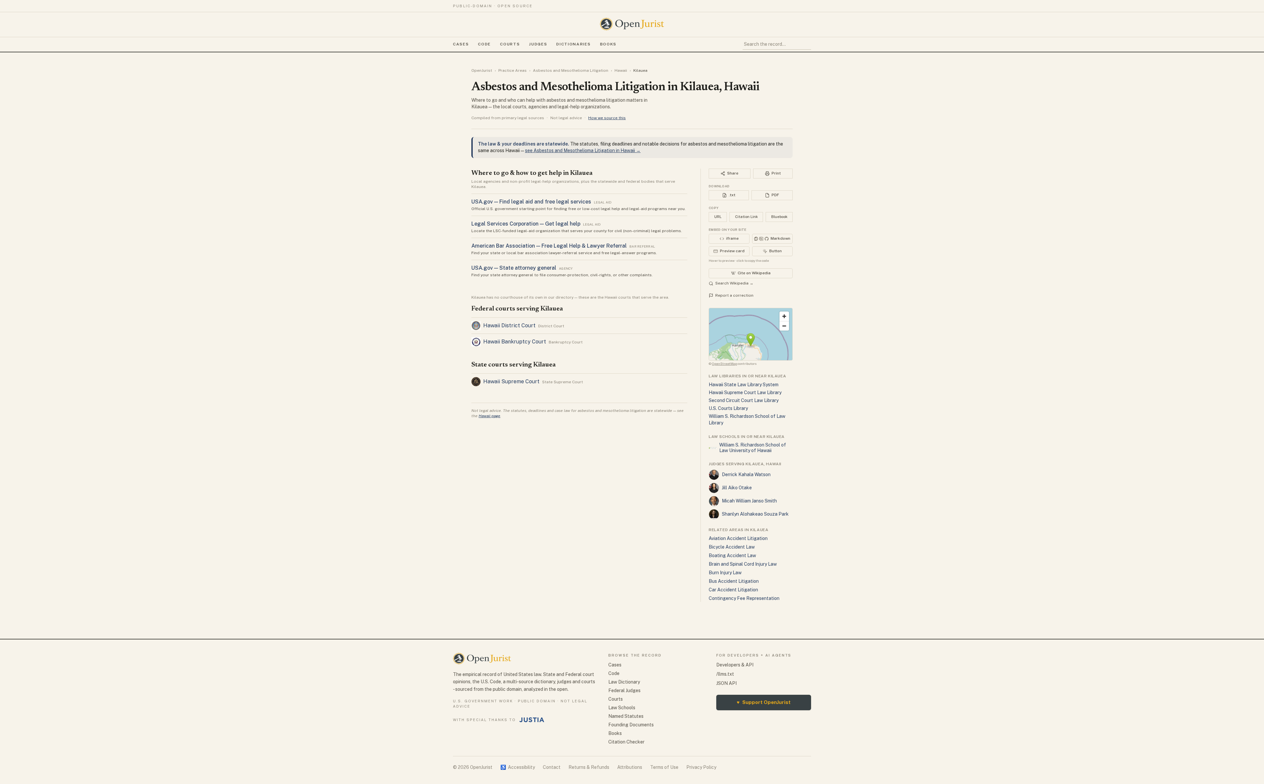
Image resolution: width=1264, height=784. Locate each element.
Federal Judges (624, 690)
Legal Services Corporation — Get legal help (525, 224)
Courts (510, 44)
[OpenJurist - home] (632, 24)
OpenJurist (481, 70)
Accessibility (517, 767)
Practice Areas (512, 70)
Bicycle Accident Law (732, 547)
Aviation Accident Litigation (738, 538)
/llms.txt (725, 674)
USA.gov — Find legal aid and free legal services (531, 202)
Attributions (629, 767)
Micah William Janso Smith (749, 500)
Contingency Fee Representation (744, 598)
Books (608, 44)
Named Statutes (626, 716)
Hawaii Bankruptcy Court (514, 341)
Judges (538, 44)
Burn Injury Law (725, 572)
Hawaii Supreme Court (511, 381)
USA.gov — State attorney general (513, 268)
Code (484, 44)
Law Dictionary (624, 682)
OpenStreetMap (724, 363)
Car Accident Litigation (733, 589)
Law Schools (621, 707)
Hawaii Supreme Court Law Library (745, 392)
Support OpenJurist (764, 702)
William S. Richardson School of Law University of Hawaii (752, 447)
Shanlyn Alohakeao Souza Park (755, 514)
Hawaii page (489, 416)
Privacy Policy (701, 767)
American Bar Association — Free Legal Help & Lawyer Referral (549, 246)
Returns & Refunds (588, 767)
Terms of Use (664, 767)
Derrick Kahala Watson (746, 474)
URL (718, 217)
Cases (461, 44)
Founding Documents (631, 724)
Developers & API (734, 664)
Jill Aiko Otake (737, 487)
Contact (552, 767)
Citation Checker (626, 741)
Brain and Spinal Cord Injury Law (743, 564)
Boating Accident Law (732, 555)
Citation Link (746, 217)
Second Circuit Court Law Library (743, 400)
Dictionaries (573, 44)
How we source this (607, 118)
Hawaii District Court (509, 325)
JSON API (726, 683)
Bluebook (779, 217)
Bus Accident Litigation (734, 581)
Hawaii (621, 70)
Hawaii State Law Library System (743, 384)
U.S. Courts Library (728, 408)
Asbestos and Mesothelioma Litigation (570, 70)
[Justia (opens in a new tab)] (532, 719)
